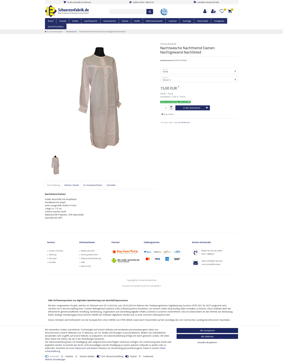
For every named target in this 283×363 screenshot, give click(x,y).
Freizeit (62, 21)
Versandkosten (184, 122)
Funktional (148, 356)
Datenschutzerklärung (91, 258)
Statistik (69, 356)
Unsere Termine (56, 250)
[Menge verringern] (171, 109)
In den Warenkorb (191, 107)
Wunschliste (168, 114)
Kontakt (52, 262)
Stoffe (137, 21)
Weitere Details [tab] (71, 185)
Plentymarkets (155, 286)
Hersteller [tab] (111, 185)
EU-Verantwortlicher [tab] (92, 185)
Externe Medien (87, 356)
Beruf (50, 21)
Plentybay (136, 286)
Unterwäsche (109, 21)
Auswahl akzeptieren (207, 342)
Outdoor (173, 21)
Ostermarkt (202, 21)
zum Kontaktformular (211, 264)
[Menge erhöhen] (171, 107)
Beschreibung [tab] (53, 185)
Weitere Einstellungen (55, 359)
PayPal (133, 356)
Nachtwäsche (90, 21)
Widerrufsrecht (87, 250)
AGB (83, 262)
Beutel (125, 21)
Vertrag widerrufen (89, 254)
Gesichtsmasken (56, 26)
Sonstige (187, 21)
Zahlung (52, 254)
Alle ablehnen (207, 336)
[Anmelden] (205, 11)
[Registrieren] (213, 11)
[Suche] (149, 11)
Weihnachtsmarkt (154, 21)
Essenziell (54, 356)
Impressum (86, 266)
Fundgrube (219, 21)
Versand (52, 258)
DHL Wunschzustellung (112, 356)
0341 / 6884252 (207, 254)
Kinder (75, 21)
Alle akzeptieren (207, 330)
